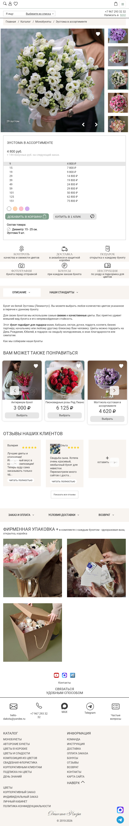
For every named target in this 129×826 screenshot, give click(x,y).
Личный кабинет (15, 801)
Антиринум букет (22, 402)
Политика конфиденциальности (27, 806)
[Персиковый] (15, 209)
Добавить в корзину (25, 216)
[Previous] (14, 390)
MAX (123, 15)
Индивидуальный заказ (20, 796)
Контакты (64, 682)
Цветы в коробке (15, 748)
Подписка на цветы (17, 772)
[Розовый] (21, 209)
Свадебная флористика (20, 762)
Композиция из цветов (20, 758)
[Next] (114, 390)
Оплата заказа (77, 753)
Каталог (25, 21)
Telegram (90, 712)
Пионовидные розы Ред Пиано (65, 402)
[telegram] (120, 819)
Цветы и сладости (16, 753)
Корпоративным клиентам (22, 767)
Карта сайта (75, 776)
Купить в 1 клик (68, 216)
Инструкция (76, 744)
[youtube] (57, 679)
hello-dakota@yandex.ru (14, 717)
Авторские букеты (16, 744)
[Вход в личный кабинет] (10, 4)
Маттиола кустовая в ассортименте (107, 404)
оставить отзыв (107, 460)
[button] (83, 124)
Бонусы (72, 758)
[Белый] (9, 209)
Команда (73, 739)
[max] (120, 810)
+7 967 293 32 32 (115, 11)
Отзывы (73, 762)
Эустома (16, 232)
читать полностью (20, 480)
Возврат (73, 767)
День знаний (12, 776)
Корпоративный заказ (19, 792)
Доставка (74, 748)
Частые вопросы (115, 717)
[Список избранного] (16, 4)
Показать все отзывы (65, 494)
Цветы (7, 787)
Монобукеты (43, 21)
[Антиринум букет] (22, 380)
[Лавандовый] (27, 209)
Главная (11, 21)
